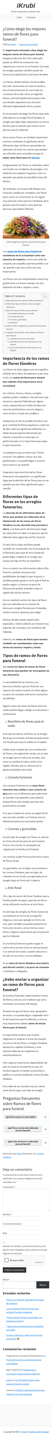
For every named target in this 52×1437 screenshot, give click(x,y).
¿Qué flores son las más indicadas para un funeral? (26, 343)
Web (5, 1233)
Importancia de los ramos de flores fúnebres (24, 300)
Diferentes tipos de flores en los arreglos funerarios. (23, 305)
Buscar (6, 1279)
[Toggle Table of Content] (43, 296)
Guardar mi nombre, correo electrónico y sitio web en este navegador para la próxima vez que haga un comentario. (25, 1250)
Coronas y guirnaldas (18, 319)
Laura (9, 1380)
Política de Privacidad (38, 1431)
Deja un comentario (28, 44)
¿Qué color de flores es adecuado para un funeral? (25, 349)
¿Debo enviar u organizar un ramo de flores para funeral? (26, 327)
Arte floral (13, 322)
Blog (19, 1153)
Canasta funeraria (17, 316)
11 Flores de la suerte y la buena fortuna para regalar (25, 1359)
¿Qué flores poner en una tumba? (22, 339)
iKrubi (26, 5)
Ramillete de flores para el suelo (22, 313)
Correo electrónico (12, 1223)
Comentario (9, 1187)
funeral (35, 157)
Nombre (7, 1214)
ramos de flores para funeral (23, 251)
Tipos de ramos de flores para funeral (21, 310)
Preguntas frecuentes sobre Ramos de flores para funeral (25, 334)
